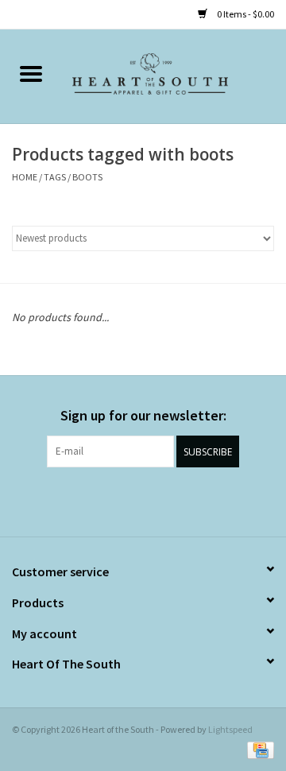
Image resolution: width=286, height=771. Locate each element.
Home (24, 177)
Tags (55, 177)
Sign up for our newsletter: (143, 415)
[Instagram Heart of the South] (157, 500)
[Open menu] (31, 73)
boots (87, 177)
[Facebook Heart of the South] (129, 500)
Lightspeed (230, 729)
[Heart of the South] (174, 75)
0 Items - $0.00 (244, 14)
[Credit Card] (258, 749)
